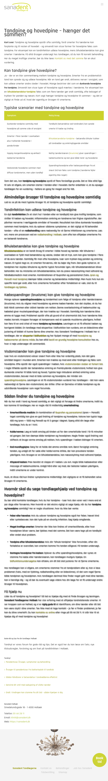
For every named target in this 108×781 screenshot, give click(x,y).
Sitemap (62, 772)
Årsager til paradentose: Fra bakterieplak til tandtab (30, 669)
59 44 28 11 (18, 713)
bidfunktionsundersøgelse (23, 561)
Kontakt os (46, 768)
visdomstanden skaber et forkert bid (83, 364)
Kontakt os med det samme (69, 58)
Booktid (99, 760)
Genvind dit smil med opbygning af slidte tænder (28, 684)
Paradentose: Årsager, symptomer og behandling (28, 662)
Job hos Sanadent (82, 768)
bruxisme (74, 153)
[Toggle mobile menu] (102, 4)
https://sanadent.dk (20, 721)
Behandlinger (62, 768)
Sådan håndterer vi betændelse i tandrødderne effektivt (31, 677)
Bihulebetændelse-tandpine (61, 138)
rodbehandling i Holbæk (49, 234)
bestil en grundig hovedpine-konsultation (70, 339)
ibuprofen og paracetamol (68, 412)
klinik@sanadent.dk (21, 717)
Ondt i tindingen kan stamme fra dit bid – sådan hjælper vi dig (34, 692)
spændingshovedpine (15, 380)
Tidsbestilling (47, 772)
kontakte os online (45, 612)
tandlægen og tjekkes (15, 287)
